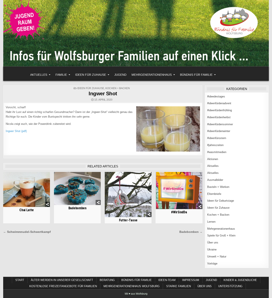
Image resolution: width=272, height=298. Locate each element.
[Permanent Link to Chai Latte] (26, 189)
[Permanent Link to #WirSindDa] (179, 190)
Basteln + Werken (218, 186)
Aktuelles (38, 74)
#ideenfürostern (216, 138)
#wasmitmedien (216, 152)
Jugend (120, 74)
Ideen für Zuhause (90, 74)
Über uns (212, 242)
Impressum (190, 280)
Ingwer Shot (103, 93)
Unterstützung (230, 286)
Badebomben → (191, 231)
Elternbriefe (214, 193)
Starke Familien (178, 286)
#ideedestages (216, 96)
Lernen (211, 221)
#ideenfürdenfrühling (219, 110)
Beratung (107, 280)
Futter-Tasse (128, 220)
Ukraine (212, 249)
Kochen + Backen (117, 88)
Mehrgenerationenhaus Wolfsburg (131, 286)
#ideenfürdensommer (220, 124)
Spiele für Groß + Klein (221, 235)
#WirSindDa (179, 212)
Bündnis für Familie (196, 74)
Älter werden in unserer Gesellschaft (62, 280)
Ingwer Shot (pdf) (16, 131)
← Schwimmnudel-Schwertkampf (27, 231)
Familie (61, 74)
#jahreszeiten (215, 145)
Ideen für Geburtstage (220, 200)
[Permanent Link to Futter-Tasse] (128, 194)
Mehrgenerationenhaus (152, 74)
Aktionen (212, 159)
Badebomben (77, 208)
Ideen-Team (167, 280)
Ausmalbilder (215, 179)
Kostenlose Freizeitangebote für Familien (63, 286)
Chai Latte (26, 210)
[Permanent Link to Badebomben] (77, 188)
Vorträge (212, 263)
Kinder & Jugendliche (240, 280)
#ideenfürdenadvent (219, 103)
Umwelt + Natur (216, 256)
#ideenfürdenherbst (219, 117)
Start (19, 280)
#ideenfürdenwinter (218, 131)
